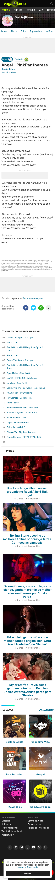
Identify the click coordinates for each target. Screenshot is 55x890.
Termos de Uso (34, 824)
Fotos (23, 31)
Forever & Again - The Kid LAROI (22, 412)
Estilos (31, 10)
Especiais (5, 821)
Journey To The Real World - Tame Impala (26, 388)
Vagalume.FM (45, 710)
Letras (4, 31)
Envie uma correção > (33, 298)
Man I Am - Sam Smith (17, 383)
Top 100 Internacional (11, 831)
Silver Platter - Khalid (16, 417)
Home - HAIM (13, 403)
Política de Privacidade (38, 828)
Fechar (27, 873)
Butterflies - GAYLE (16, 427)
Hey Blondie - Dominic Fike (19, 398)
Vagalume (14, 4)
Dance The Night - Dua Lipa (20, 337)
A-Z (41, 10)
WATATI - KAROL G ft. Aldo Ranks (22, 378)
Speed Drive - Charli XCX (18, 373)
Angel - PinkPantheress (18, 422)
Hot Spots (6, 824)
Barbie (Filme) (8, 69)
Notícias (49, 31)
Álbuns (14, 31)
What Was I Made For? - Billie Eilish (22, 408)
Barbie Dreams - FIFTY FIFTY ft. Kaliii (24, 437)
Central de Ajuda (35, 821)
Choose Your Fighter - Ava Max (21, 432)
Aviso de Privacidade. (28, 867)
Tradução (19, 59)
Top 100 (18, 10)
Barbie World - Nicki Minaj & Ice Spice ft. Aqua (25, 349)
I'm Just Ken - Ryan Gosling (19, 393)
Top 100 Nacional (9, 828)
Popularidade (36, 31)
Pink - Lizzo (12, 342)
